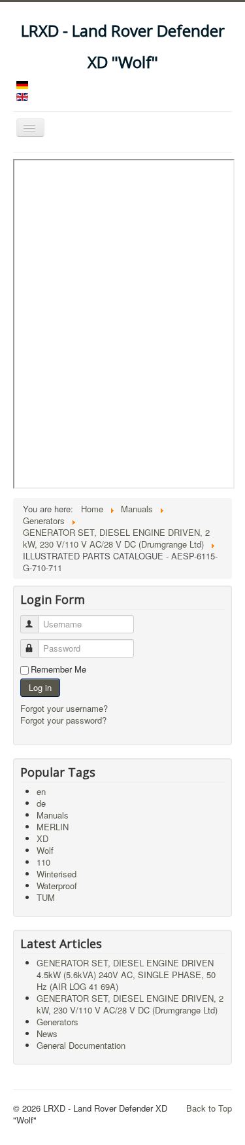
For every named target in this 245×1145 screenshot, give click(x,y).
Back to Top (209, 1108)
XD (42, 838)
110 (43, 862)
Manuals (53, 815)
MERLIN (53, 826)
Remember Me (58, 669)
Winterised (56, 874)
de (41, 803)
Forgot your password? (63, 720)
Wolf (45, 850)
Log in (40, 687)
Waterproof (57, 885)
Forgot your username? (64, 708)
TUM (46, 897)
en (41, 791)
